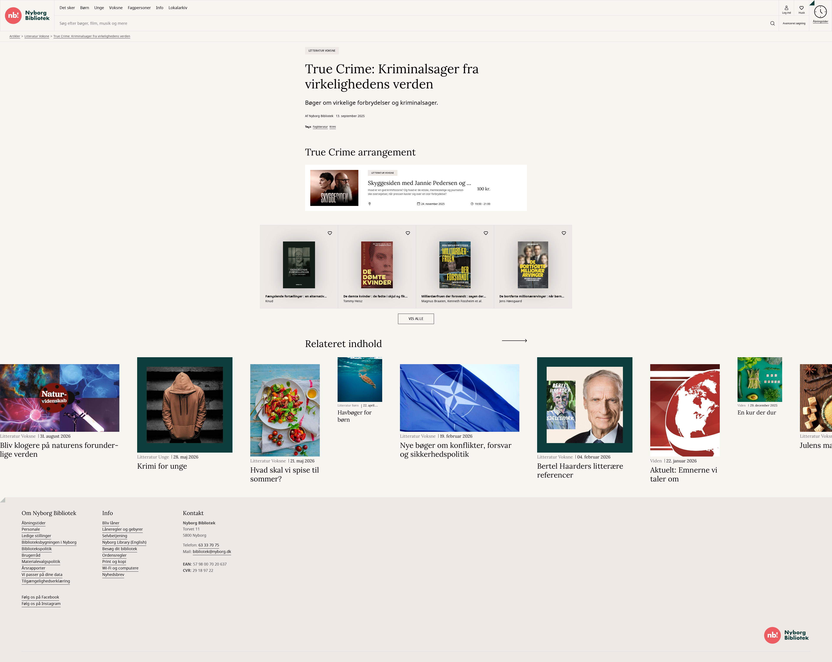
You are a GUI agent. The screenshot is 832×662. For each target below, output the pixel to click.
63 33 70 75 (208, 545)
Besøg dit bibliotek (119, 549)
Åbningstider (34, 523)
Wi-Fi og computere (120, 568)
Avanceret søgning (794, 23)
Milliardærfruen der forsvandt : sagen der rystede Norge (452, 297)
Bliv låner (110, 523)
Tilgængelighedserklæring (46, 581)
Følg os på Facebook (40, 597)
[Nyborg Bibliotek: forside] (27, 15)
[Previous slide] (514, 348)
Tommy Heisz (352, 301)
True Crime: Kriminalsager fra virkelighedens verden (92, 36)
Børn (84, 8)
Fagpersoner (139, 8)
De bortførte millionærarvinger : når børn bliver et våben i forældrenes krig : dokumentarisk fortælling (530, 297)
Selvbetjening (114, 536)
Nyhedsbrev (113, 574)
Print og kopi (114, 561)
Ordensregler (114, 555)
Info (159, 8)
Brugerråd (31, 555)
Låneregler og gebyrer (122, 529)
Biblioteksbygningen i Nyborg (49, 542)
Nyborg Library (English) (124, 542)
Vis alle (416, 318)
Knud (269, 301)
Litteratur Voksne (36, 36)
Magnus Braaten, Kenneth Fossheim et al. (451, 301)
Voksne (116, 8)
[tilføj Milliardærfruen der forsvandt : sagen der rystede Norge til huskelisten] (486, 233)
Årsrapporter (33, 568)
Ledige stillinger (36, 536)
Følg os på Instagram (41, 604)
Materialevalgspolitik (41, 561)
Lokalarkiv (178, 8)
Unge (99, 8)
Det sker (67, 8)
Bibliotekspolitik (37, 549)
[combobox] (416, 23)
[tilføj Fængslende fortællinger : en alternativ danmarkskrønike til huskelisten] (330, 233)
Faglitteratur (320, 127)
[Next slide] (514, 341)
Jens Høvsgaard (510, 301)
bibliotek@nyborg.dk (212, 551)
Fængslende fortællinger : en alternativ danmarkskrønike (294, 297)
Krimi (333, 127)
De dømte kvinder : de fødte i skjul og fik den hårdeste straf (374, 297)
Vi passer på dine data (42, 574)
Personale (31, 529)
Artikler (15, 36)
